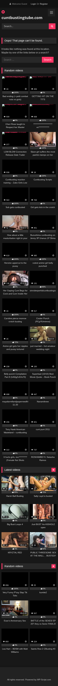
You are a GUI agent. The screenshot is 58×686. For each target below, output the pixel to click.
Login (33, 4)
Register (44, 4)
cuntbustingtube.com (20, 17)
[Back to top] (49, 677)
